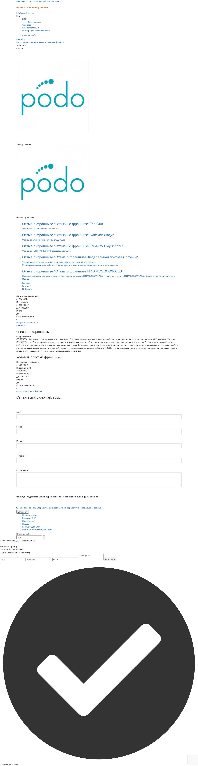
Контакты (20, 39)
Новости (26, 523)
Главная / (26, 283)
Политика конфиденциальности (37, 529)
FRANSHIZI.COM (37, 1)
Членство (26, 24)
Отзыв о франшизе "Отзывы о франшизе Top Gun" (63, 223)
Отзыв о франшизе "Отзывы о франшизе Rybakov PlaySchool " (72, 245)
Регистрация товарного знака (36, 30)
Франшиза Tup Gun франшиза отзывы (40, 228)
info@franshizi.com (25, 13)
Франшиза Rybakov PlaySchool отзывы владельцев (46, 250)
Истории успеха (29, 515)
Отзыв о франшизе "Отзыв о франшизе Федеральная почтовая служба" (80, 256)
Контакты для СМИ (31, 526)
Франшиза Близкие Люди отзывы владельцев (43, 239)
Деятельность (34, 21)
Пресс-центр (28, 520)
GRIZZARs (27, 288)
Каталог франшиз (30, 27)
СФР (24, 18)
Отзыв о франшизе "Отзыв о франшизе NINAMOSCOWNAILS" (72, 270)
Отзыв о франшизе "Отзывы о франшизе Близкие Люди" (68, 234)
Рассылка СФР (29, 517)
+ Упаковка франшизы (55, 42)
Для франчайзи (29, 34)
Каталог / (26, 286)
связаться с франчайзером (29, 390)
